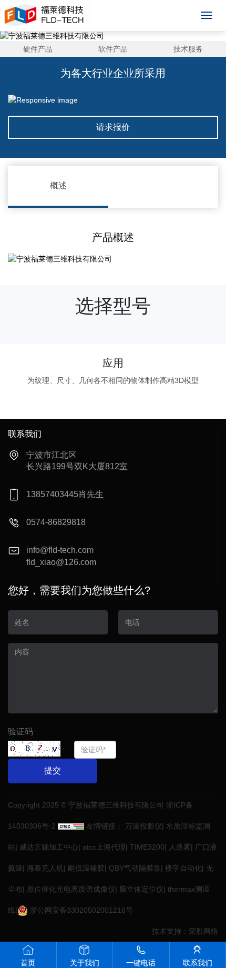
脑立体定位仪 (141, 889)
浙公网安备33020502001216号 (80, 910)
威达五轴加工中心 (48, 847)
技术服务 (188, 49)
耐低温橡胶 (86, 868)
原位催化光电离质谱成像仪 (71, 889)
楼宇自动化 (183, 868)
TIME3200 (147, 847)
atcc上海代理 (104, 847)
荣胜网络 (203, 931)
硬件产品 (38, 49)
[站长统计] (71, 826)
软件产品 (113, 49)
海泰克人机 (45, 868)
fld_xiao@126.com (61, 562)
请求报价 (113, 127)
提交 (52, 770)
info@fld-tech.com (60, 550)
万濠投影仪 (143, 826)
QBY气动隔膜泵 (135, 868)
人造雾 (180, 847)
